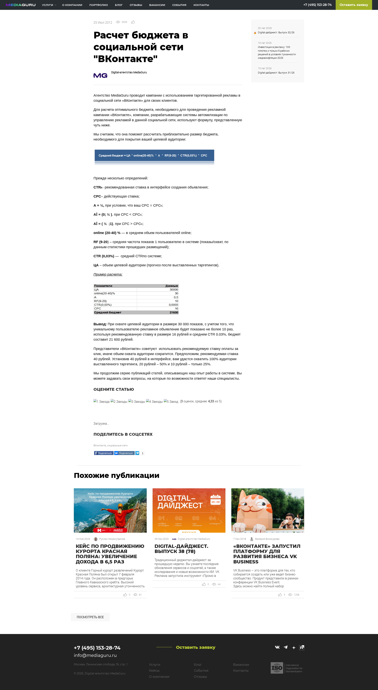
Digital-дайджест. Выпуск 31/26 (276, 72)
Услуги (47, 5)
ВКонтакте (100, 445)
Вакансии (157, 5)
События (179, 5)
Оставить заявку (354, 5)
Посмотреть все (90, 617)
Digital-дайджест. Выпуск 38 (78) (181, 548)
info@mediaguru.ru (95, 655)
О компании (72, 5)
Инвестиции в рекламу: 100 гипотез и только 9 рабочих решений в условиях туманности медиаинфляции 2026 (277, 52)
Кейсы (154, 670)
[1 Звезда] (102, 401)
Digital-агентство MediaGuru (129, 72)
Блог (119, 5)
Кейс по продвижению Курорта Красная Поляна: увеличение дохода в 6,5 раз (110, 554)
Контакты (201, 5)
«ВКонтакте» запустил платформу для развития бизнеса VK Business (266, 554)
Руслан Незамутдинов (112, 539)
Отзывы (136, 5)
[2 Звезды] (119, 401)
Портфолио (98, 5)
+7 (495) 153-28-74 (317, 5)
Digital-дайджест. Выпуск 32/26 (276, 32)
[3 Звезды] (136, 401)
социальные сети (117, 445)
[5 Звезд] (171, 401)
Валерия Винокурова (267, 539)
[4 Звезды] (154, 401)
